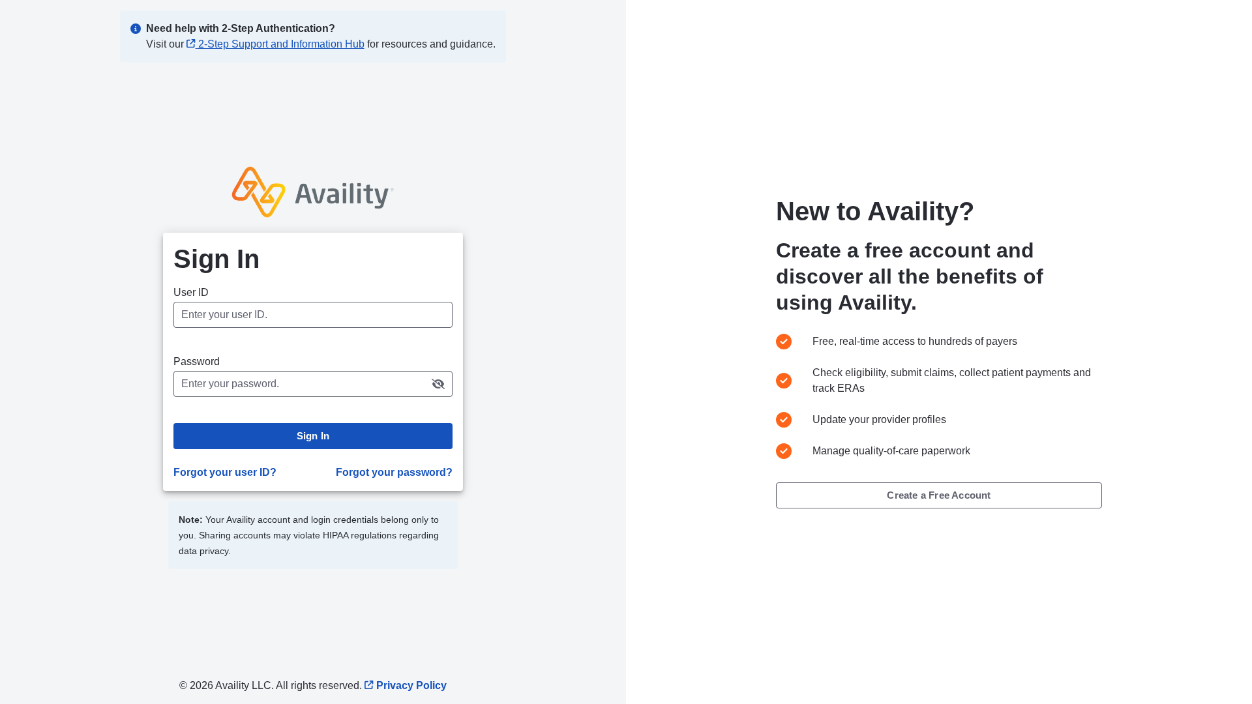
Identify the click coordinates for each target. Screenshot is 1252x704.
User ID (191, 292)
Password (196, 361)
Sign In (313, 435)
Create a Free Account (939, 495)
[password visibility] (438, 384)
